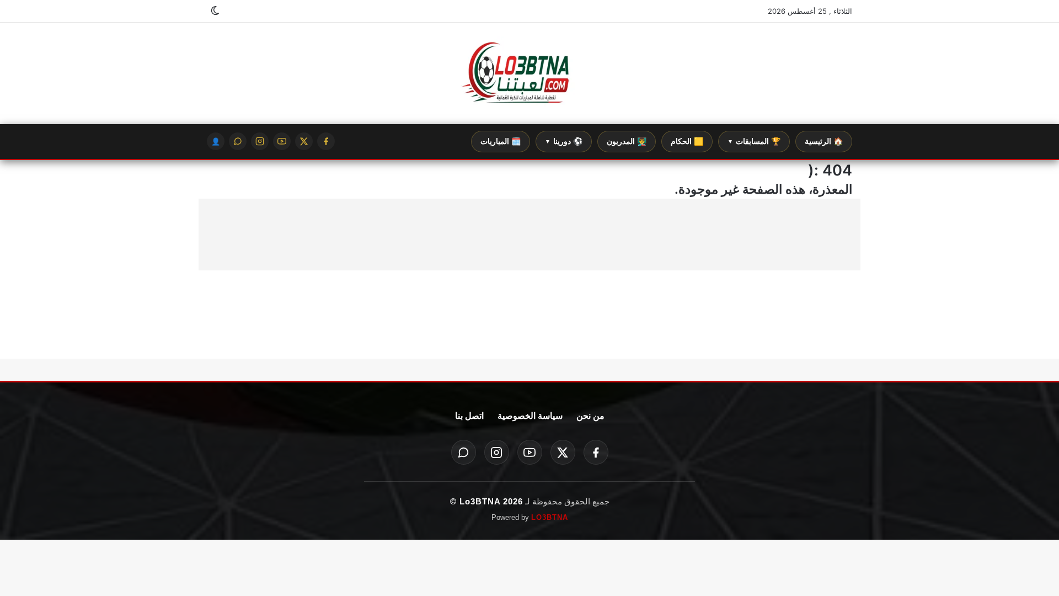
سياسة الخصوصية (530, 416)
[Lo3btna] (529, 73)
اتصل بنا (469, 416)
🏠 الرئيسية (824, 141)
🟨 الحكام (687, 141)
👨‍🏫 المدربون (626, 141)
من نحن (590, 416)
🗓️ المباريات (500, 141)
